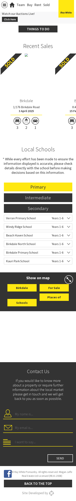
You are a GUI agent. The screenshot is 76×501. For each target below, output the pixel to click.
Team (21, 5)
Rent (37, 5)
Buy (29, 5)
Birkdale (26, 100)
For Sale (54, 288)
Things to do (38, 29)
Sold (46, 5)
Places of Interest (54, 298)
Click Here (10, 19)
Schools (22, 303)
